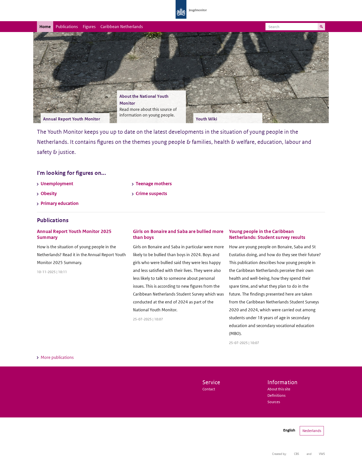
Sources (273, 401)
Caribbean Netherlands (121, 26)
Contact (208, 389)
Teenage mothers (154, 183)
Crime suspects (151, 193)
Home (45, 26)
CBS (296, 454)
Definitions (276, 395)
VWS (322, 454)
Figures (89, 26)
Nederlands (311, 430)
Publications (67, 26)
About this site (278, 389)
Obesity (49, 193)
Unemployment (57, 183)
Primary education (60, 203)
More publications (57, 357)
